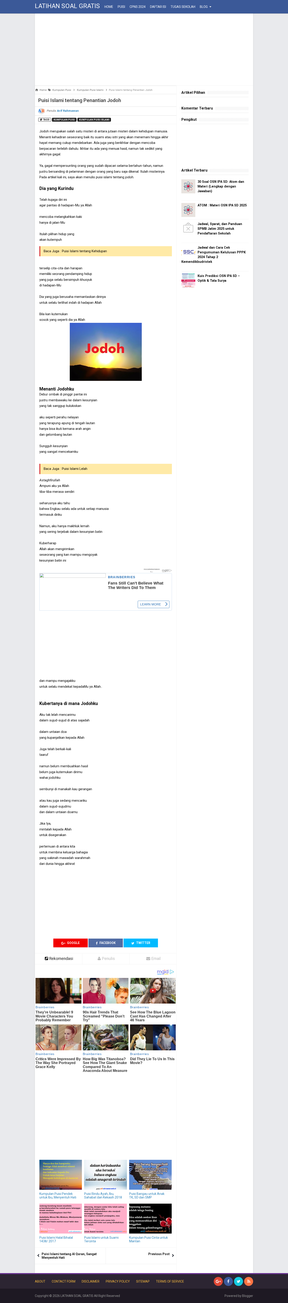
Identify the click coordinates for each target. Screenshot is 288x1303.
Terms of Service (170, 1281)
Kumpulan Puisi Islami (94, 119)
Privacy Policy (118, 1281)
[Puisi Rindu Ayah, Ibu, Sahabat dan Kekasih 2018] (105, 1175)
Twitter (142, 943)
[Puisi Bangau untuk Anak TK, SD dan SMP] (150, 1175)
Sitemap (143, 1281)
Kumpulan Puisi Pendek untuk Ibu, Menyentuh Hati (57, 1195)
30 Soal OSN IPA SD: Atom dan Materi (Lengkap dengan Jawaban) (221, 186)
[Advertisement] (144, 49)
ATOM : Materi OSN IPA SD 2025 (222, 205)
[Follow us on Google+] (218, 1281)
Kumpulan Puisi (64, 119)
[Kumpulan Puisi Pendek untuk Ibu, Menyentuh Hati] (60, 1175)
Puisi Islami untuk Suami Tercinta (101, 1239)
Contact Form (63, 1281)
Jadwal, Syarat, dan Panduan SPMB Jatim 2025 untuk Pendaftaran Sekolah (220, 228)
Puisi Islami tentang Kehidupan (84, 251)
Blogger (247, 1296)
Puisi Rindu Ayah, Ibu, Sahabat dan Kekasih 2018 (103, 1195)
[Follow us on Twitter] (238, 1281)
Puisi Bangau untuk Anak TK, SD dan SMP (146, 1195)
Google (73, 943)
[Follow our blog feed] (248, 1281)
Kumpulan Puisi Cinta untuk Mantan (148, 1239)
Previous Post (159, 1254)
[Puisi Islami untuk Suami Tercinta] (105, 1219)
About (40, 1281)
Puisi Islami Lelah (74, 469)
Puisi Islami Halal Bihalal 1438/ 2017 (56, 1239)
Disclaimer (90, 1281)
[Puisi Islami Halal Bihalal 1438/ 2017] (60, 1219)
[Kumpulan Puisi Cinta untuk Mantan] (150, 1219)
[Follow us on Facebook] (228, 1281)
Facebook (107, 943)
